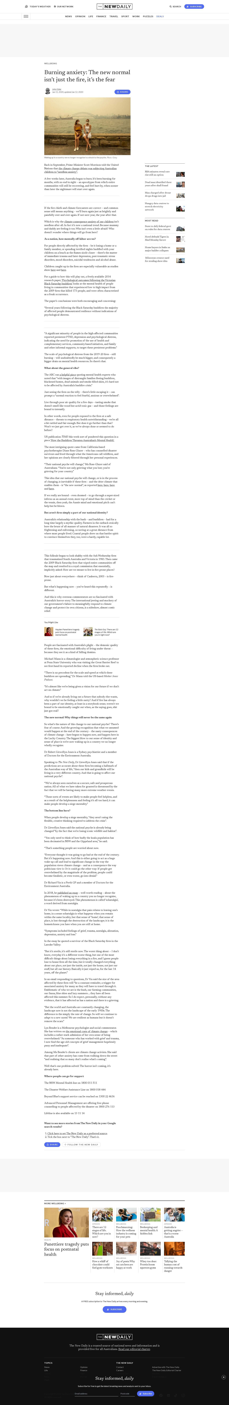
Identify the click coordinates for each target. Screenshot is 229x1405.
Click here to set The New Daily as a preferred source (77, 1133)
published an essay (68, 893)
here (53, 270)
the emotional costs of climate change (87, 1031)
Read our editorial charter (134, 1349)
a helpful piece (68, 375)
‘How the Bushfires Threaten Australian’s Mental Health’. (82, 440)
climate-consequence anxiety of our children (89, 222)
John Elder (56, 89)
